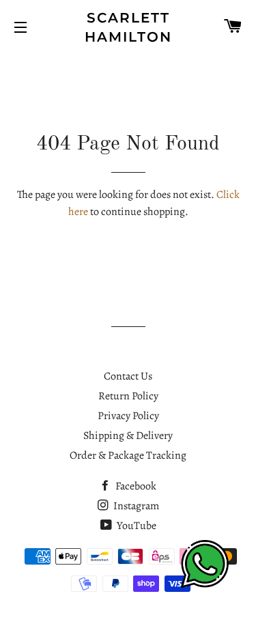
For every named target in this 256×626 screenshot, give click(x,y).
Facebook (134, 486)
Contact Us (128, 376)
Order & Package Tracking (128, 455)
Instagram (135, 505)
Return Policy (128, 395)
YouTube (135, 525)
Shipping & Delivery (128, 435)
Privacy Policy (128, 415)
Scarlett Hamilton (128, 27)
